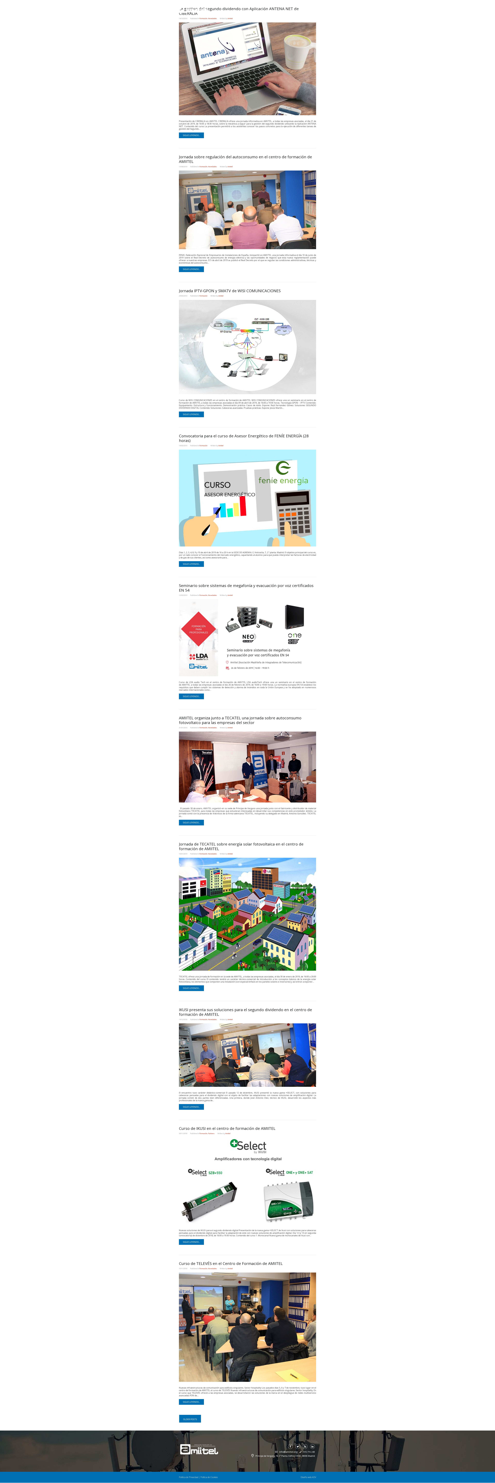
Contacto (309, 10)
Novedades (212, 18)
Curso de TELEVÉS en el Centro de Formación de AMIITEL (231, 1263)
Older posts (190, 1419)
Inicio (221, 10)
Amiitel (230, 18)
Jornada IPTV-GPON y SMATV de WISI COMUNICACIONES (230, 290)
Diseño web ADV (308, 1477)
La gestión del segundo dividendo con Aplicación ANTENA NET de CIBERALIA (239, 11)
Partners (272, 10)
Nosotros (233, 10)
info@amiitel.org (288, 5)
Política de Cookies (209, 1477)
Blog (297, 10)
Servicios (247, 10)
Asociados (286, 10)
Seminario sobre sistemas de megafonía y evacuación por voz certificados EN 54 (246, 588)
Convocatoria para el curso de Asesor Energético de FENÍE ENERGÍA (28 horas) (244, 438)
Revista (259, 10)
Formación (203, 18)
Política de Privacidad (188, 1477)
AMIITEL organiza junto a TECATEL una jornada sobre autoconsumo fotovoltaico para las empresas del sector (240, 720)
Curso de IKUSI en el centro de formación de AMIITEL (227, 1128)
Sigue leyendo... (191, 135)
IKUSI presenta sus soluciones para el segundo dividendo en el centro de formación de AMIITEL (245, 1012)
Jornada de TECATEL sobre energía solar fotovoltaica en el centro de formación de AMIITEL (241, 846)
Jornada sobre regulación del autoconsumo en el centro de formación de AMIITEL (245, 159)
